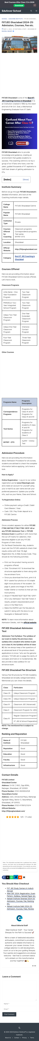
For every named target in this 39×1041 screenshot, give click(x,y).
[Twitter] (8, 877)
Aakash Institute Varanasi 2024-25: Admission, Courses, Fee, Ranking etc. (21, 901)
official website (30, 622)
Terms (32, 1037)
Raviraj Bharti (7, 31)
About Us (8, 1037)
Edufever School (11, 10)
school (4, 19)
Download (19, 5)
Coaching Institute (16, 19)
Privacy (24, 1037)
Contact (16, 1037)
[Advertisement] (19, 76)
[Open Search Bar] (31, 11)
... (34, 964)
